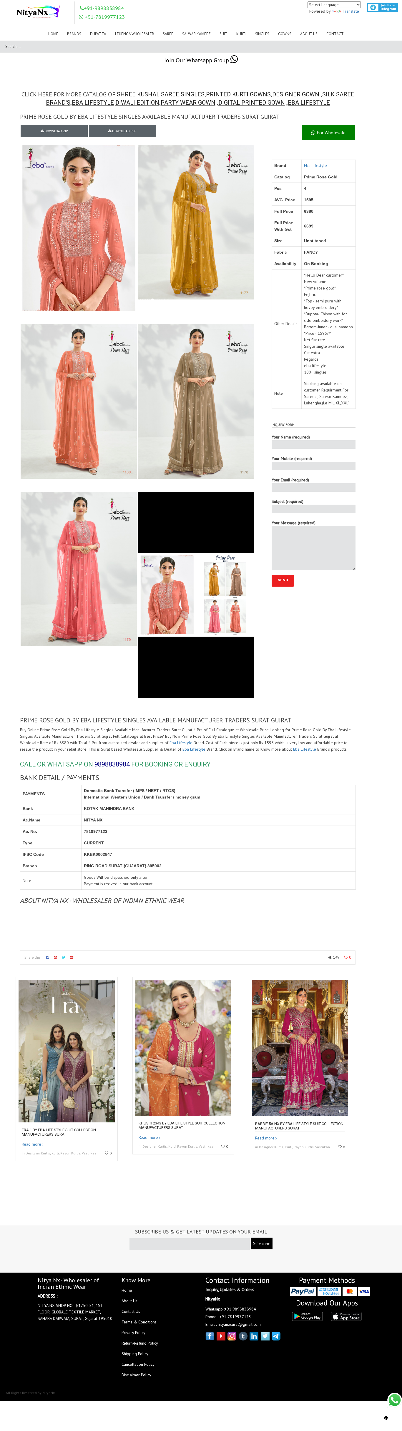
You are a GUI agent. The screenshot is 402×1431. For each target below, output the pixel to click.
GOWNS (260, 94)
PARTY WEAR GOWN (188, 102)
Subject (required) (287, 501)
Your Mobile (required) (292, 458)
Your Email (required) (290, 480)
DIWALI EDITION (137, 102)
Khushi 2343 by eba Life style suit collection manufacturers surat (182, 1125)
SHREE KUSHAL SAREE (148, 94)
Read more (31, 1144)
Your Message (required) (293, 522)
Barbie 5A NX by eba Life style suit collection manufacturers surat (299, 1126)
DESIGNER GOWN (295, 94)
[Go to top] (386, 1418)
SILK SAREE (338, 94)
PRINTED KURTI (227, 94)
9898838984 (112, 764)
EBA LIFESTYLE (93, 102)
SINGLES (193, 94)
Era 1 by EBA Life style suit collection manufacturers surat (59, 1132)
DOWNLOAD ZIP (56, 131)
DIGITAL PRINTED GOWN (251, 102)
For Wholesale (330, 132)
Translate (351, 11)
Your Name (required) (291, 437)
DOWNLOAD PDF (124, 131)
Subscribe (261, 1243)
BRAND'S (58, 102)
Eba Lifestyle (315, 165)
